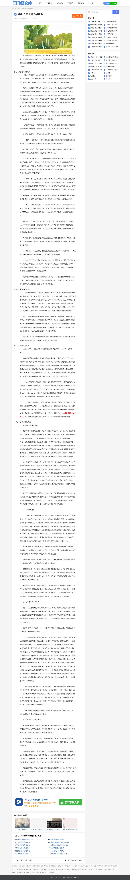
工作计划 (93, 73)
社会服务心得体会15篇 (56, 839)
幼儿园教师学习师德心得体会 (59, 842)
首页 (40, 3)
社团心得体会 (110, 34)
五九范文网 (94, 866)
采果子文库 (54, 866)
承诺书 (108, 73)
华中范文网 (81, 866)
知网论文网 (22, 866)
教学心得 (93, 79)
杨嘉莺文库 (111, 869)
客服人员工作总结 (96, 63)
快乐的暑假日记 (111, 66)
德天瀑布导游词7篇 (112, 46)
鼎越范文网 (74, 869)
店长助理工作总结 (111, 21)
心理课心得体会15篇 (21, 848)
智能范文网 (60, 869)
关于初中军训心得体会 (22, 842)
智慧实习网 (40, 866)
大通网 (105, 869)
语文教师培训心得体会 (22, 851)
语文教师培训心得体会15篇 (58, 854)
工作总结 (49, 3)
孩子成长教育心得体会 (22, 845)
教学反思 (93, 76)
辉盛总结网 (60, 866)
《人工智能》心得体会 (56, 851)
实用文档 (24, 8)
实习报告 (91, 3)
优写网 (32, 872)
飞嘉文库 (62, 877)
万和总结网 (67, 866)
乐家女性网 (81, 869)
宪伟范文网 (47, 866)
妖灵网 (34, 866)
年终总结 (60, 3)
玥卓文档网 (107, 866)
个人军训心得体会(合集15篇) (58, 845)
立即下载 (78, 16)
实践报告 (81, 3)
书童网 (27, 872)
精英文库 (100, 869)
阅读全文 (34, 18)
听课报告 (109, 76)
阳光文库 (87, 869)
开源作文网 (29, 869)
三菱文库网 (51, 872)
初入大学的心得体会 (21, 854)
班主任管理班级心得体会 (75, 860)
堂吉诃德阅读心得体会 (56, 848)
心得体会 (30, 8)
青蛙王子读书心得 (111, 43)
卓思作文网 (94, 869)
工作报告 (70, 3)
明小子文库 (15, 869)
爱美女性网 (38, 872)
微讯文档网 (100, 866)
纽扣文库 (87, 866)
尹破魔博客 (44, 872)
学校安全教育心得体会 (26, 860)
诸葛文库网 (114, 866)
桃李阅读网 (22, 869)
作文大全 (109, 79)
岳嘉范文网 (22, 872)
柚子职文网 (67, 869)
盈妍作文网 (47, 869)
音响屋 (41, 869)
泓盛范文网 (28, 866)
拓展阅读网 (35, 869)
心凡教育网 (74, 866)
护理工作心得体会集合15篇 (24, 839)
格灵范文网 (54, 869)
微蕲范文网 (15, 872)
